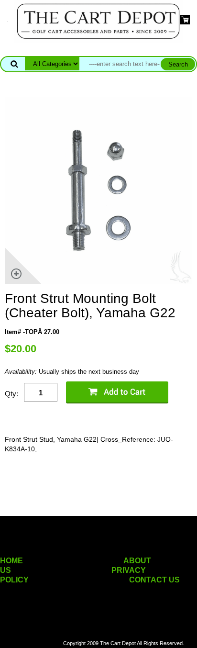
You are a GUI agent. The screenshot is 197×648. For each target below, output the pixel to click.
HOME (11, 561)
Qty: (11, 394)
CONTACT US (154, 580)
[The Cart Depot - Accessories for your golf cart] (98, 20)
